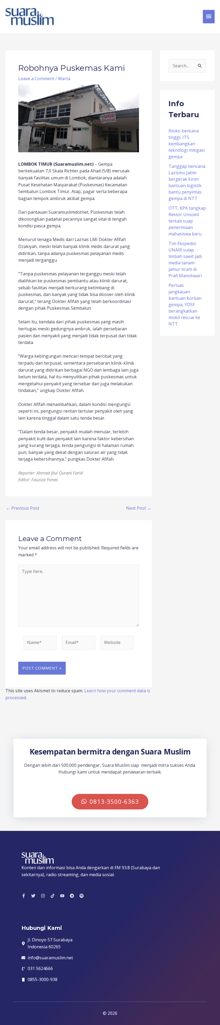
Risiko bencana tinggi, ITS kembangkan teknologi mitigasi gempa (186, 144)
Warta (64, 79)
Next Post (138, 508)
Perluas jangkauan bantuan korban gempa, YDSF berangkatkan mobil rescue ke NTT (184, 304)
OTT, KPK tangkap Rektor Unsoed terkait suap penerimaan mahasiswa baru (187, 221)
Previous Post (22, 508)
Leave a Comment (36, 79)
